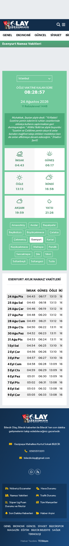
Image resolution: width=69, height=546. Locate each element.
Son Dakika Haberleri (21, 513)
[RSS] (38, 472)
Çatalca (54, 232)
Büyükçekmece (35, 232)
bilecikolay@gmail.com (37, 458)
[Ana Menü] (63, 25)
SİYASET (56, 35)
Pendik (53, 247)
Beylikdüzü (15, 232)
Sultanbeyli (19, 261)
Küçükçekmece (19, 247)
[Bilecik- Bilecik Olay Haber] (15, 25)
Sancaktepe (23, 254)
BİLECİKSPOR (56, 526)
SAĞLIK (56, 530)
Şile (38, 254)
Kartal (50, 239)
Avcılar (34, 225)
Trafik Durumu (48, 495)
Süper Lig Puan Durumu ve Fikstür (15, 504)
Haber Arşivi (47, 513)
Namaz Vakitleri (19, 495)
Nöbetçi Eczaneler (20, 488)
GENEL (7, 35)
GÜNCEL (40, 35)
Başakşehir (49, 225)
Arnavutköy (18, 225)
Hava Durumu (48, 488)
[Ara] (58, 25)
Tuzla (51, 261)
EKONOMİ (23, 35)
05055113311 (36, 451)
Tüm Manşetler (49, 502)
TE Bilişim (43, 541)
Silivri (48, 254)
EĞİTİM (25, 530)
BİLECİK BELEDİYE (40, 530)
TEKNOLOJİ (34, 534)
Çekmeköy (20, 239)
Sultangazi (37, 261)
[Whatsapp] (31, 472)
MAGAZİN (13, 530)
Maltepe (38, 247)
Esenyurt (36, 239)
